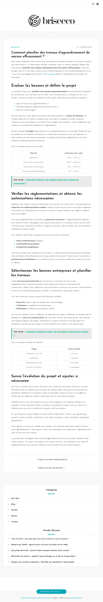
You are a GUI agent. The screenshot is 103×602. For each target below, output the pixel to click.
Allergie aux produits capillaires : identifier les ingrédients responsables (42, 562)
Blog (13, 504)
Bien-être (15, 498)
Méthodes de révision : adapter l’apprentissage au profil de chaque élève (43, 556)
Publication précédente (52, 460)
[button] (93, 4)
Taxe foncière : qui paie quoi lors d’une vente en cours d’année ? (40, 539)
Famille (14, 510)
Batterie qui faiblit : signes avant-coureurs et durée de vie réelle (39, 545)
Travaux (14, 522)
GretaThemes (76, 598)
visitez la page (48, 74)
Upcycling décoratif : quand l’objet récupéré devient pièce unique (40, 550)
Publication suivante (50, 468)
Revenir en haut (50, 592)
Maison (15, 47)
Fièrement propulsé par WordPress (36, 598)
